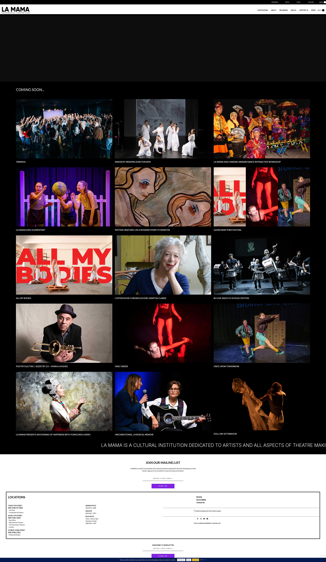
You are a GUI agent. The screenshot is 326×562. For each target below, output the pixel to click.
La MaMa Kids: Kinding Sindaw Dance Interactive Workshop (247, 162)
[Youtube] (207, 519)
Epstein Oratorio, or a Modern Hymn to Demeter (142, 230)
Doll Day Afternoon (225, 434)
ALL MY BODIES (23, 298)
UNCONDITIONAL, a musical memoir (134, 434)
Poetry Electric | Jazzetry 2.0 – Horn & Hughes (42, 366)
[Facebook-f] (197, 519)
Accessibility (201, 500)
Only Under (121, 366)
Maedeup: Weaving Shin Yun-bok (133, 162)
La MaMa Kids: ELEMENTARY (30, 230)
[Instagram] (201, 519)
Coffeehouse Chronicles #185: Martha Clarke (140, 298)
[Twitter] (204, 519)
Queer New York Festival (228, 230)
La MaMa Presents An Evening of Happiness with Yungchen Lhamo (53, 434)
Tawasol (21, 162)
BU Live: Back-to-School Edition (231, 298)
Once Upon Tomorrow (226, 366)
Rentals (199, 497)
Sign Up (163, 486)
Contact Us (200, 502)
